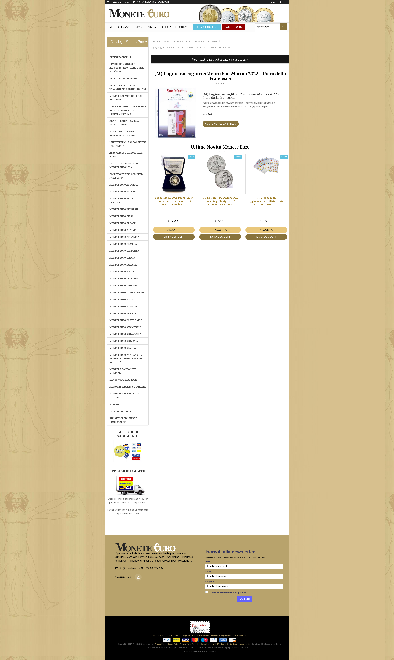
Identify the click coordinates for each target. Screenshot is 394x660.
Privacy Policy (160, 644)
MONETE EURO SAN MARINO (125, 327)
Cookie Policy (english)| (210, 644)
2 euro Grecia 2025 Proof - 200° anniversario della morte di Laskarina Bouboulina (174, 201)
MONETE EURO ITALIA (121, 271)
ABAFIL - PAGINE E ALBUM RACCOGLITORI (124, 123)
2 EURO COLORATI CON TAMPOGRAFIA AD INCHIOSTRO (127, 87)
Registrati (186, 636)
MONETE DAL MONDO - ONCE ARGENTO (125, 98)
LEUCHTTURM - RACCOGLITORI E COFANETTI (127, 144)
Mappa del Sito (244, 644)
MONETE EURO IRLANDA (123, 264)
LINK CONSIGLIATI (120, 411)
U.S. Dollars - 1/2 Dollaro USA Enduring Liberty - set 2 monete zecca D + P (220, 201)
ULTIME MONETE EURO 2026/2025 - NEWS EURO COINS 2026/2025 (126, 68)
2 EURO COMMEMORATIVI (124, 78)
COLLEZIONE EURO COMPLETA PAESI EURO (126, 176)
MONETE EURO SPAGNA (122, 348)
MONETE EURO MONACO (123, 306)
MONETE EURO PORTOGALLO (125, 320)
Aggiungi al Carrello (220, 123)
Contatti (183, 27)
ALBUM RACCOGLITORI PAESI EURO (126, 154)
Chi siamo (123, 27)
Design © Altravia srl (229, 644)
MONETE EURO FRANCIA (123, 244)
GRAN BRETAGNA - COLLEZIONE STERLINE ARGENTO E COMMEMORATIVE (127, 110)
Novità (152, 27)
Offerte (167, 27)
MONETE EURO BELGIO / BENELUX (123, 200)
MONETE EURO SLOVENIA (123, 341)
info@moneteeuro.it (119, 2)
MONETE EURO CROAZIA (123, 223)
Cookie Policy (173, 644)
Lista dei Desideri (207, 27)
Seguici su (123, 577)
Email (208, 561)
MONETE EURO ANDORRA (123, 184)
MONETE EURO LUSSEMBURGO (126, 292)
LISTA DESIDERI (174, 236)
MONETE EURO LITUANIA (123, 285)
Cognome (210, 581)
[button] (220, 59)
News (139, 27)
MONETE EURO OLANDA (122, 313)
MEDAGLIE (115, 404)
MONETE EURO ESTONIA (123, 230)
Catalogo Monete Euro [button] (128, 42)
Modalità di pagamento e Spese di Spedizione (229, 636)
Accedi (277, 2)
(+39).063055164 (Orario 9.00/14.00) (152, 2)
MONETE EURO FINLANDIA (124, 237)
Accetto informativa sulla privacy (228, 592)
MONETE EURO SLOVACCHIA (125, 334)
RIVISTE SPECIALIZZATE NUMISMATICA (123, 420)
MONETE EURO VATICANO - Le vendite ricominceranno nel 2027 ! (126, 358)
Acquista (173, 229)
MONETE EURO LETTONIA (123, 278)
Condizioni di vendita (200, 636)
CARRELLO (234, 27)
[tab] (127, 42)
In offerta (170, 636)
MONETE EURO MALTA (121, 299)
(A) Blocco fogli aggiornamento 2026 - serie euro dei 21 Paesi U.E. (266, 201)
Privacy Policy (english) (189, 644)
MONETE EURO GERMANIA (124, 250)
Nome (208, 571)
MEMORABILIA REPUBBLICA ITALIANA (125, 395)
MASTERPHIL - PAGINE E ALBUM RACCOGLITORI (123, 133)
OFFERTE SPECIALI (120, 57)
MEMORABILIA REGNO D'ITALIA (127, 386)
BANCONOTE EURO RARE (123, 379)
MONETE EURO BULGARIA (123, 209)
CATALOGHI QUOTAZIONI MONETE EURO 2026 (123, 165)
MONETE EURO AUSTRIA (122, 191)
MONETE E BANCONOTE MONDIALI (122, 371)
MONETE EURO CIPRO (121, 216)
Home (154, 636)
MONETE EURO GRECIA (122, 257)
